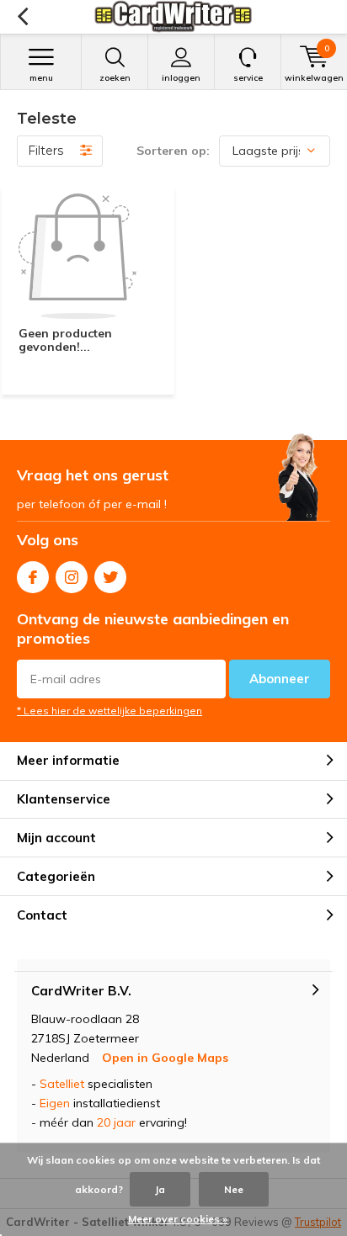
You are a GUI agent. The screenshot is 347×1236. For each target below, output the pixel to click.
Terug (22, 17)
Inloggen (181, 77)
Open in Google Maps (165, 1057)
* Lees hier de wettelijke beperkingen (109, 710)
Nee (233, 1189)
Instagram (72, 577)
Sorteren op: (173, 150)
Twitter (110, 577)
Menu (41, 77)
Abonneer (279, 679)
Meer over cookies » (177, 1218)
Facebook (33, 577)
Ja (160, 1189)
